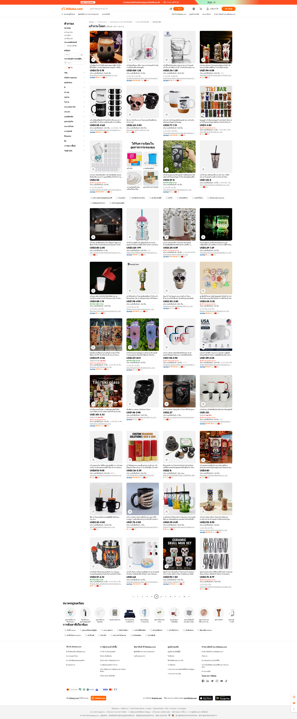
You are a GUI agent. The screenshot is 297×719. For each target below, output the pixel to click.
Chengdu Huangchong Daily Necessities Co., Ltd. (179, 133)
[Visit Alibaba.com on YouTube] (221, 681)
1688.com (124, 708)
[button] (170, 8)
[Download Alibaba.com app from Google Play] (223, 698)
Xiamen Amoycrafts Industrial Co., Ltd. (140, 309)
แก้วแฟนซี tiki (183, 198)
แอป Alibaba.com (190, 698)
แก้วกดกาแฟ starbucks (216, 198)
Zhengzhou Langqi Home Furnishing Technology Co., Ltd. (179, 417)
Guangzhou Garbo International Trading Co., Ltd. (179, 78)
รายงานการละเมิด (174, 674)
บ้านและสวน (102, 22)
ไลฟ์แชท (171, 656)
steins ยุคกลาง (108, 630)
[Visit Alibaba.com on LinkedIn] (207, 681)
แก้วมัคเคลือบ (137, 635)
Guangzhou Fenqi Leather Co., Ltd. (175, 254)
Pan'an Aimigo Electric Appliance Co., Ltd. (214, 185)
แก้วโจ (170, 198)
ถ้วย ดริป (103, 635)
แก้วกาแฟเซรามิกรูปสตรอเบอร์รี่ (102, 198)
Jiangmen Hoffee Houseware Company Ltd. (215, 75)
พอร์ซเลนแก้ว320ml (99, 203)
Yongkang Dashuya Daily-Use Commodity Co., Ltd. (142, 78)
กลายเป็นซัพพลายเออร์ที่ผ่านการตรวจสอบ (215, 666)
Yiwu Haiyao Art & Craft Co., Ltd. (211, 132)
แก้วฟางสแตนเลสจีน (118, 203)
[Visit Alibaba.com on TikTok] (226, 681)
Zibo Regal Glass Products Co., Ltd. (102, 527)
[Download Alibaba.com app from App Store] (206, 698)
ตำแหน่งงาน (70, 665)
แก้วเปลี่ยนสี (151, 635)
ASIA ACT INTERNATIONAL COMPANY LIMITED (179, 475)
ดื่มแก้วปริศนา (123, 630)
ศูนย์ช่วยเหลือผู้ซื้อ (174, 652)
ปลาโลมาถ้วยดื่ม (156, 198)
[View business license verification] (169, 715)
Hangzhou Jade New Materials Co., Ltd (213, 475)
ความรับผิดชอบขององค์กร (75, 660)
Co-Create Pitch (72, 656)
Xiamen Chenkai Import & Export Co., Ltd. (214, 311)
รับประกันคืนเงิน (106, 656)
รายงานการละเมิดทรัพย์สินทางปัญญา (181, 669)
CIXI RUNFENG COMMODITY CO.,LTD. (140, 475)
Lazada (148, 708)
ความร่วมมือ (206, 671)
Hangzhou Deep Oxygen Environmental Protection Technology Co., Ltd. (142, 527)
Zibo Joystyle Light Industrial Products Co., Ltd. (106, 253)
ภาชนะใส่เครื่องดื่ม (142, 22)
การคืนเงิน (171, 665)
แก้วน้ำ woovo (71, 630)
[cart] (201, 9)
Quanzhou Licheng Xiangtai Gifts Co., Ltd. (178, 306)
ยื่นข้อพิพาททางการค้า (176, 660)
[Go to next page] (189, 597)
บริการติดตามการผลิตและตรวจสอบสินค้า (113, 670)
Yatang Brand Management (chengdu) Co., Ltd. (106, 130)
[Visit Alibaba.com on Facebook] (203, 681)
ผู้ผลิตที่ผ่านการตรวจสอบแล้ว (144, 652)
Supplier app (157, 698)
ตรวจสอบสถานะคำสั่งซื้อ (210, 660)
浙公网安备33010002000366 (186, 715)
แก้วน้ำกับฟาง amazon (74, 635)
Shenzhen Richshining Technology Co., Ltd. (105, 311)
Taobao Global (158, 708)
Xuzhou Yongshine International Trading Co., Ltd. (179, 527)
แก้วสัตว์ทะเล (189, 630)
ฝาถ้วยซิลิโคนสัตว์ (140, 630)
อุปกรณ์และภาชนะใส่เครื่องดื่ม (121, 22)
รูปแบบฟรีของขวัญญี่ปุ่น (89, 630)
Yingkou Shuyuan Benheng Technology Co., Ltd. (106, 584)
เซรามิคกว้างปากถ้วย (138, 198)
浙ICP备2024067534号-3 (208, 715)
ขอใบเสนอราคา (139, 656)
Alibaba (91, 22)
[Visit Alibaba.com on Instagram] (217, 681)
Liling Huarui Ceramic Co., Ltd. (174, 582)
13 (184, 596)
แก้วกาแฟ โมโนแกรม (119, 635)
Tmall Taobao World (137, 708)
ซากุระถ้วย (122, 198)
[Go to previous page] (133, 597)
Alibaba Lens (74, 698)
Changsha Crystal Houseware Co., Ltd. (103, 75)
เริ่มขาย (204, 656)
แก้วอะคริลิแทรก (157, 630)
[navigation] (74, 309)
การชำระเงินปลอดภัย (107, 652)
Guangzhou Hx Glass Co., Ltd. (100, 424)
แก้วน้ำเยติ (91, 635)
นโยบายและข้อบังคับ (107, 676)
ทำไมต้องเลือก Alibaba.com (75, 652)
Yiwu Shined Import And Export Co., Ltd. (177, 190)
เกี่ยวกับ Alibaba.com (73, 647)
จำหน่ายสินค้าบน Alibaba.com (212, 652)
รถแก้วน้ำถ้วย (198, 198)
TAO (166, 708)
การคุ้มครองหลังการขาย (108, 665)
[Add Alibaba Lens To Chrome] (98, 698)
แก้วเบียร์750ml (174, 630)
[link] (294, 697)
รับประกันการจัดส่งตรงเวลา (110, 660)
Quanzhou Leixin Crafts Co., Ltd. (137, 130)
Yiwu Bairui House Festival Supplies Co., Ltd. (215, 253)
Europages (182, 708)
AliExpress (115, 708)
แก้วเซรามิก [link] (157, 22)
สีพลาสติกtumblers (206, 630)
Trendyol (173, 708)
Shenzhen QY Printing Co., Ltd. (101, 367)
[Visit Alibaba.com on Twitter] (212, 681)
